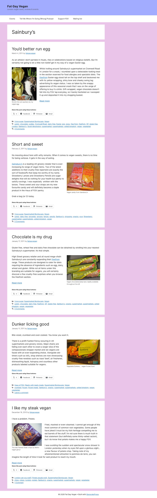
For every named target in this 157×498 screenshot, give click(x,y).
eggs (68, 124)
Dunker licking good (30, 324)
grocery (40, 217)
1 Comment (18, 483)
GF (87, 124)
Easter (58, 124)
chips (16, 480)
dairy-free (51, 124)
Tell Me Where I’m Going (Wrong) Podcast (36, 19)
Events (12, 19)
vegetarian (87, 126)
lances (46, 217)
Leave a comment (21, 393)
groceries (32, 217)
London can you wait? (22, 478)
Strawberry (88, 217)
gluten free (93, 124)
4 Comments (19, 129)
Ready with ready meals (34, 385)
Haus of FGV (19, 385)
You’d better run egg (31, 48)
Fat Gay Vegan (17, 6)
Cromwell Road (41, 124)
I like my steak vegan (31, 407)
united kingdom (70, 126)
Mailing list (77, 19)
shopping (68, 217)
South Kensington (34, 126)
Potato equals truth (39, 478)
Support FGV (63, 19)
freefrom (82, 124)
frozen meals (33, 387)
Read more (45, 101)
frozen (24, 387)
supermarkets (58, 126)
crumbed (17, 387)
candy (16, 124)
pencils (52, 217)
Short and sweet (27, 144)
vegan (79, 126)
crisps (22, 480)
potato (34, 480)
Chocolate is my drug (32, 236)
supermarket (47, 126)
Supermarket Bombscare (33, 121)
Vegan (46, 121)
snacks (75, 217)
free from (74, 124)
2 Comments (19, 221)
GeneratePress (92, 494)
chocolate (24, 124)
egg (63, 124)
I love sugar (18, 121)
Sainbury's (23, 126)
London (15, 126)
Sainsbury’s (17, 164)
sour (81, 217)
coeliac (31, 124)
